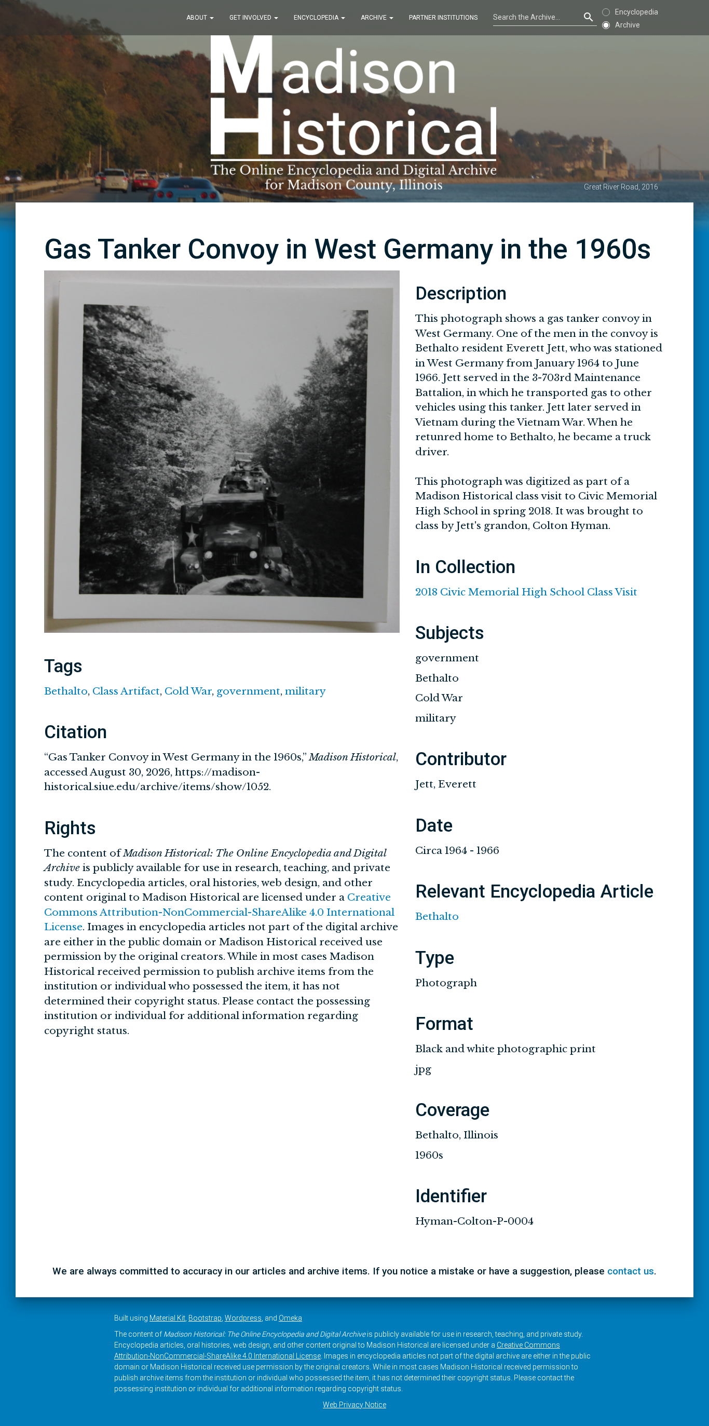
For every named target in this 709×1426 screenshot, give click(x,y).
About (197, 17)
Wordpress (243, 1318)
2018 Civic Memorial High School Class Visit (526, 592)
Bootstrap (205, 1318)
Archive (374, 17)
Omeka (290, 1318)
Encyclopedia (317, 17)
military (305, 691)
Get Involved (251, 17)
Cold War (188, 691)
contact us (630, 1271)
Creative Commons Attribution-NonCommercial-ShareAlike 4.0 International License (219, 912)
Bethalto (66, 691)
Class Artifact (126, 691)
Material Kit (167, 1318)
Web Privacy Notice (354, 1405)
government (248, 691)
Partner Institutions (443, 17)
